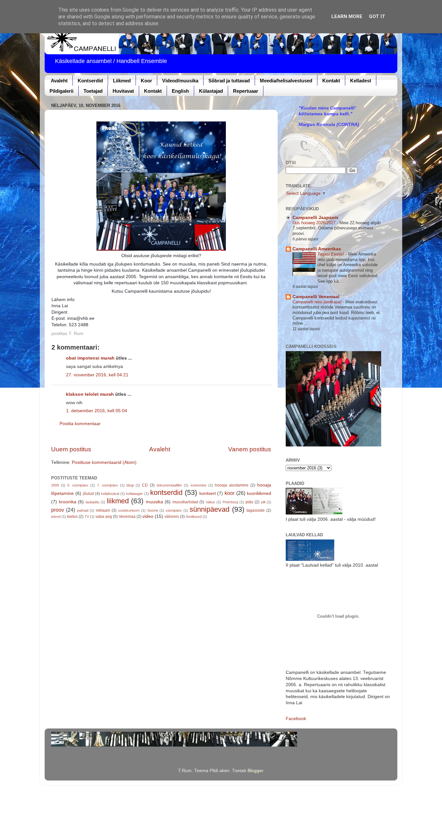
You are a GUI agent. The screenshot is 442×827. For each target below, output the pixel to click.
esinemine (198, 485)
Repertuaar (245, 91)
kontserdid (166, 492)
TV (86, 516)
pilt (263, 502)
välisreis (171, 516)
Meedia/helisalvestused (286, 80)
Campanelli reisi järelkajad (318, 301)
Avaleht (59, 80)
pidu (249, 502)
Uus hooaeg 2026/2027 (315, 222)
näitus (210, 502)
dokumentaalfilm (169, 485)
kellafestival (110, 494)
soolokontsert (128, 510)
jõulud (88, 493)
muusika (154, 501)
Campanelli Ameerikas (317, 248)
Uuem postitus (71, 449)
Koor (146, 80)
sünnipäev (174, 510)
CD (145, 485)
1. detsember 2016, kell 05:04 (96, 410)
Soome (152, 510)
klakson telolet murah (90, 394)
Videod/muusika (180, 80)
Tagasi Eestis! (331, 254)
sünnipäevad (209, 509)
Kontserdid (90, 80)
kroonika (67, 501)
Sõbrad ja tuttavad (229, 80)
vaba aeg (103, 516)
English (180, 91)
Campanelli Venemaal (316, 296)
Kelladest (360, 80)
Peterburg (230, 502)
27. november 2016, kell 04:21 (97, 374)
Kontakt (331, 80)
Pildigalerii (61, 91)
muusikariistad (185, 502)
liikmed (118, 501)
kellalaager (134, 494)
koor (230, 493)
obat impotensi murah (90, 358)
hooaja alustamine (232, 485)
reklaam (103, 510)
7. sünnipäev (107, 485)
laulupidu (92, 502)
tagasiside (256, 510)
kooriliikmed (259, 493)
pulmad (82, 510)
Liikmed (122, 80)
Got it (377, 16)
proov (57, 510)
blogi (130, 485)
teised (56, 516)
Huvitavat (123, 91)
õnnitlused (194, 516)
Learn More (346, 16)
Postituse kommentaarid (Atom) (104, 462)
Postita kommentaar (80, 423)
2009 (55, 485)
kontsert (207, 493)
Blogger (255, 770)
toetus (72, 516)
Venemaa (127, 516)
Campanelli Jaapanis (315, 217)
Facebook (296, 718)
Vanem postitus (249, 449)
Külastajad (211, 91)
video (147, 516)
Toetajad (93, 91)
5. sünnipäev (77, 485)
